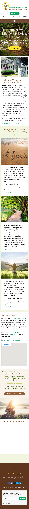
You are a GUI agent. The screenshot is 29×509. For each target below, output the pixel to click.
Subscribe (22, 498)
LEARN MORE (7, 193)
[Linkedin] (20, 483)
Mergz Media (24, 487)
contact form (17, 333)
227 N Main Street (20, 318)
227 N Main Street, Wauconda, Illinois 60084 (14, 17)
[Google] (11, 483)
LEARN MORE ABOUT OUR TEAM (11, 123)
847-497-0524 (13, 335)
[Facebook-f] (8, 483)
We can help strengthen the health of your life (14, 387)
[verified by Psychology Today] (10, 340)
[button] (14, 21)
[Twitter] (17, 483)
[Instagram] (14, 483)
